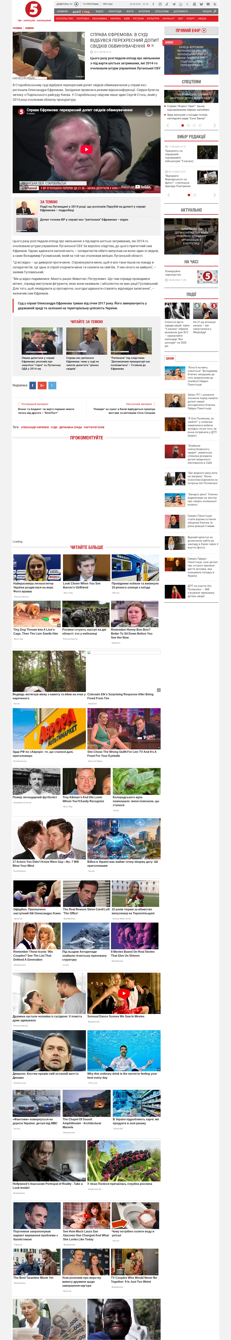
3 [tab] (194, 125)
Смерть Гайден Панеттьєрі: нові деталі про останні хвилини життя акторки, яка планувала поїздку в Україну (203, 567)
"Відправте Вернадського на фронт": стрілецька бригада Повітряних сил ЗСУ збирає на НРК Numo (178, 184)
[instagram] (160, 4)
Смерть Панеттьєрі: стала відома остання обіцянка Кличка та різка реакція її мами (202, 521)
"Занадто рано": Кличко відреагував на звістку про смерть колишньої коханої (203, 499)
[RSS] (215, 4)
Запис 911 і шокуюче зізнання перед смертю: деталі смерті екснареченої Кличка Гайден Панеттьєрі (203, 401)
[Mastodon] (194, 4)
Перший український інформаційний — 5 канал (33, 12)
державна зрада (70, 427)
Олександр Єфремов (35, 427)
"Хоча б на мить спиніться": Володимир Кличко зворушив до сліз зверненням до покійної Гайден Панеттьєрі (202, 376)
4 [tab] (200, 125)
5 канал (79, 76)
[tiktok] (167, 4)
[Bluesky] (201, 4)
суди (54, 427)
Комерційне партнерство (173, 273)
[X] (187, 4)
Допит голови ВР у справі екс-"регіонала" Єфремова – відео (84, 219)
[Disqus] (87, 494)
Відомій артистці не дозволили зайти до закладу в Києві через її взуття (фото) (203, 542)
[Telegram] (173, 4)
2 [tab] (204, 74)
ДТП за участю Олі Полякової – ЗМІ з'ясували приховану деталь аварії (201, 591)
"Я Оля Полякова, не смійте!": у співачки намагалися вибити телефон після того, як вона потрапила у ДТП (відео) (202, 427)
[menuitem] (62, 11)
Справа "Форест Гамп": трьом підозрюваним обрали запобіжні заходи (188, 110)
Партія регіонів (94, 427)
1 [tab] (177, 74)
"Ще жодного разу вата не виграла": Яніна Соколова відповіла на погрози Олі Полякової (203, 478)
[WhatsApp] (180, 4)
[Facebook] (153, 4)
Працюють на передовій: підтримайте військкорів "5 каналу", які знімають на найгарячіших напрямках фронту (179, 161)
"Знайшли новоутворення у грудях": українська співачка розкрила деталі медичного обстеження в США (200, 454)
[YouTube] (208, 4)
